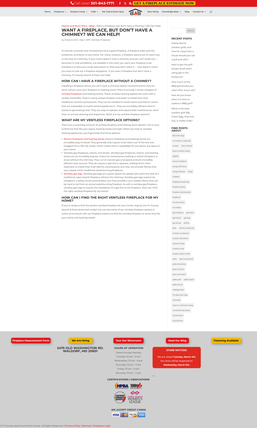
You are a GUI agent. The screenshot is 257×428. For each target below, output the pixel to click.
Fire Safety (177, 208)
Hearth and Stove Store (74, 26)
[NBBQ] (136, 388)
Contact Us (198, 12)
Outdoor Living (77, 12)
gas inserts (177, 218)
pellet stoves (178, 285)
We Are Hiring (80, 340)
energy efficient (179, 172)
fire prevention (178, 202)
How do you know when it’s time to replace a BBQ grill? (182, 99)
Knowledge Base (170, 12)
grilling (186, 223)
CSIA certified (186, 146)
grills (174, 228)
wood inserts (178, 315)
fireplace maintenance (182, 192)
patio (175, 259)
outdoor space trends (181, 254)
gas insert (190, 213)
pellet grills (177, 280)
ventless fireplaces (72, 94)
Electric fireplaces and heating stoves (84, 139)
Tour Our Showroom (128, 340)
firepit (190, 172)
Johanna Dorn (71, 40)
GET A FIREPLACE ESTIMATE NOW (164, 3)
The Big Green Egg (180, 295)
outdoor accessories (181, 233)
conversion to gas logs (182, 141)
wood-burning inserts (181, 310)
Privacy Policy (72, 426)
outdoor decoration (180, 238)
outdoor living (178, 249)
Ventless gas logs (73, 174)
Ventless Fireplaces (101, 40)
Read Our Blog (177, 340)
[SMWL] (135, 402)
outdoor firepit (178, 244)
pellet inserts (189, 280)
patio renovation (179, 274)
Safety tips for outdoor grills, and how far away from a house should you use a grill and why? (183, 51)
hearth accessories (186, 228)
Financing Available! (226, 340)
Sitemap (86, 426)
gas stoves (177, 223)
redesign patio (178, 290)
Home (47, 12)
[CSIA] (120, 402)
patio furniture (178, 269)
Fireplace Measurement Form (30, 340)
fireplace (176, 177)
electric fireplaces (180, 161)
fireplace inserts (179, 187)
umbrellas (177, 300)
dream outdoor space (181, 151)
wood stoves (178, 321)
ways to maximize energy (183, 305)
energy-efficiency (180, 166)
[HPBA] (122, 388)
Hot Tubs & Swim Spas (113, 12)
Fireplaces (59, 12)
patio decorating (179, 264)
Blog (187, 12)
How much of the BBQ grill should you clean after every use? (183, 86)
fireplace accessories (181, 182)
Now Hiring (153, 12)
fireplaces (176, 197)
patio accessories (186, 259)
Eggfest (176, 156)
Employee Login (102, 426)
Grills (93, 12)
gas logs (187, 218)
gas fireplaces (178, 213)
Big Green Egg (178, 136)
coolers (175, 146)
